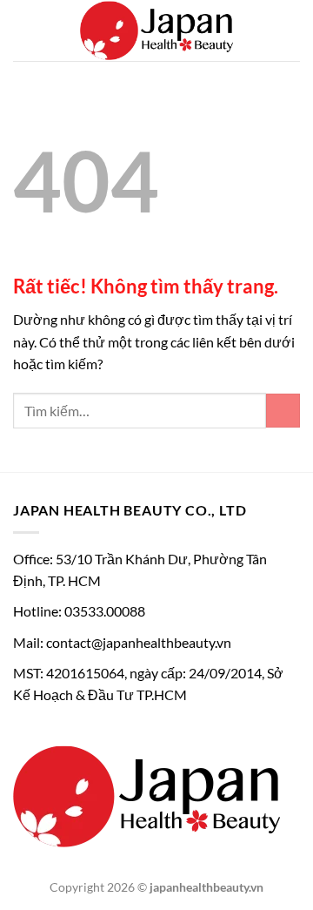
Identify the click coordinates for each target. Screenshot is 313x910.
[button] (23, 30)
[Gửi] (283, 411)
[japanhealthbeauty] (156, 30)
